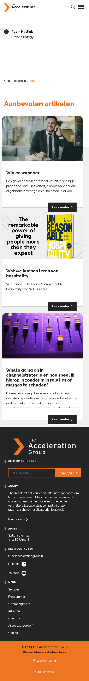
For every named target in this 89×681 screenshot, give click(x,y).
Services (13, 589)
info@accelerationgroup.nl (26, 556)
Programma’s (17, 596)
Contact (13, 632)
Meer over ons (16, 519)
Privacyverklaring (44, 660)
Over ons (14, 618)
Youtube (13, 573)
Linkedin (13, 563)
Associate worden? (21, 625)
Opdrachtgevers (19, 604)
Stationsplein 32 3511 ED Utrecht (18, 537)
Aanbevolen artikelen (39, 103)
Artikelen (14, 611)
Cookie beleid (44, 672)
